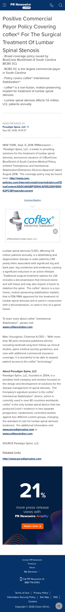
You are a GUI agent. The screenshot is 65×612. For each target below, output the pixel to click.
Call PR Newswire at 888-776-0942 (33, 580)
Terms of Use (22, 593)
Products (32, 563)
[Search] (60, 5)
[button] (32, 220)
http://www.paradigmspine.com (22, 459)
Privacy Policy (41, 593)
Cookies (32, 601)
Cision (38, 607)
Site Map (44, 597)
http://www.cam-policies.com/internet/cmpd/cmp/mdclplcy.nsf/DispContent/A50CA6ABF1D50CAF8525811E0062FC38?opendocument (32, 184)
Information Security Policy (21, 597)
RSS (55, 597)
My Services (31, 572)
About (32, 567)
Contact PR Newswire (32, 559)
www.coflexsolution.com (18, 327)
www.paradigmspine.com (18, 429)
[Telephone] (51, 5)
